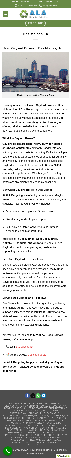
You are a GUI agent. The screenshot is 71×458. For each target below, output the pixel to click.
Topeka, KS (54, 442)
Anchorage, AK (18, 403)
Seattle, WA (54, 440)
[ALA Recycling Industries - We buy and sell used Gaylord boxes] (35, 14)
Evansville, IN (45, 418)
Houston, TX (17, 423)
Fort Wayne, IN (15, 420)
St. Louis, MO (38, 442)
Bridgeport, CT (38, 408)
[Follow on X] (32, 395)
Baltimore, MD (53, 403)
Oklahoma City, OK (52, 432)
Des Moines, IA (11, 418)
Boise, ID (46, 406)
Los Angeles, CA (56, 425)
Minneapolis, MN (16, 430)
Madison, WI (31, 428)
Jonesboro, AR (36, 425)
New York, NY (16, 432)
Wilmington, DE (36, 445)
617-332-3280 (24, 346)
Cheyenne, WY (18, 413)
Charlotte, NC (56, 411)
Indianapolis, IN (35, 423)
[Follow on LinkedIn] (43, 395)
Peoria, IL (40, 435)
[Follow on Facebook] (27, 395)
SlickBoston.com (35, 453)
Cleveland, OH (52, 413)
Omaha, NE (10, 435)
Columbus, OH (29, 415)
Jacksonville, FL (15, 425)
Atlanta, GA (35, 403)
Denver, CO (61, 415)
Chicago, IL (35, 413)
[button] (5, 14)
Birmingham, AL (30, 406)
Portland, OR (52, 437)
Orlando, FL (25, 435)
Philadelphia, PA (57, 435)
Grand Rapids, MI (36, 420)
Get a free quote (37, 354)
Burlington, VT (58, 408)
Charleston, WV (36, 411)
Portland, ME (34, 437)
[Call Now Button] (7, 451)
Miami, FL (61, 428)
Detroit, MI (28, 418)
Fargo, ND (62, 418)
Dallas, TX (46, 415)
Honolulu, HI (56, 420)
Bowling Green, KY (15, 408)
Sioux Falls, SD (20, 442)
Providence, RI (19, 440)
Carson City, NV (15, 411)
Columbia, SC (11, 415)
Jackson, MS (54, 423)
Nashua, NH (35, 430)
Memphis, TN (47, 428)
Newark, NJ (32, 432)
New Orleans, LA (54, 430)
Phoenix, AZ (17, 437)
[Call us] (38, 395)
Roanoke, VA (37, 440)
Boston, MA (59, 406)
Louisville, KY (13, 428)
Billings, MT (12, 406)
